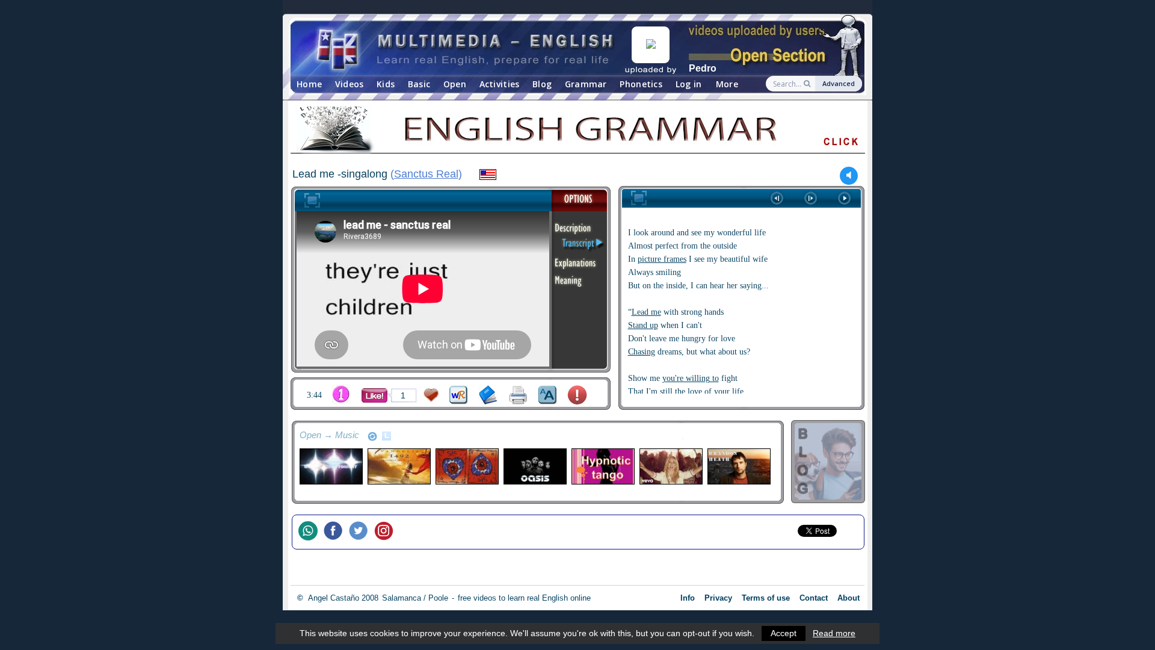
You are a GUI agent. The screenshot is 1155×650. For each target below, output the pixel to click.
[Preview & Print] (518, 395)
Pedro (702, 68)
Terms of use (766, 597)
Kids (386, 84)
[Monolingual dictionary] (488, 395)
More (727, 84)
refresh (372, 436)
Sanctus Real (426, 174)
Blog (542, 84)
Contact (813, 597)
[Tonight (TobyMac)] (331, 466)
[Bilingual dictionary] (458, 395)
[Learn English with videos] (466, 48)
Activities (499, 84)
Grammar (586, 84)
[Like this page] (374, 395)
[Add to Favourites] (431, 395)
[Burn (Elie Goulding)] (670, 466)
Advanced (838, 83)
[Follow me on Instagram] (386, 532)
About (848, 597)
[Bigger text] (547, 395)
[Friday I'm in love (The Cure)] (466, 466)
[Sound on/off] (849, 175)
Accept (783, 633)
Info (687, 597)
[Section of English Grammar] (577, 132)
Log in (689, 84)
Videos (349, 84)
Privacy (718, 597)
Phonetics (641, 84)
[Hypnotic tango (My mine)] (602, 466)
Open (454, 84)
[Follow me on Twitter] (361, 532)
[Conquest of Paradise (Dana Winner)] (399, 466)
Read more (834, 633)
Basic (419, 84)
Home (309, 84)
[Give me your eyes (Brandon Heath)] (738, 466)
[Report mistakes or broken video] (577, 395)
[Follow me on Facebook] (336, 532)
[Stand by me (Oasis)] (534, 466)
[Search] (808, 83)
